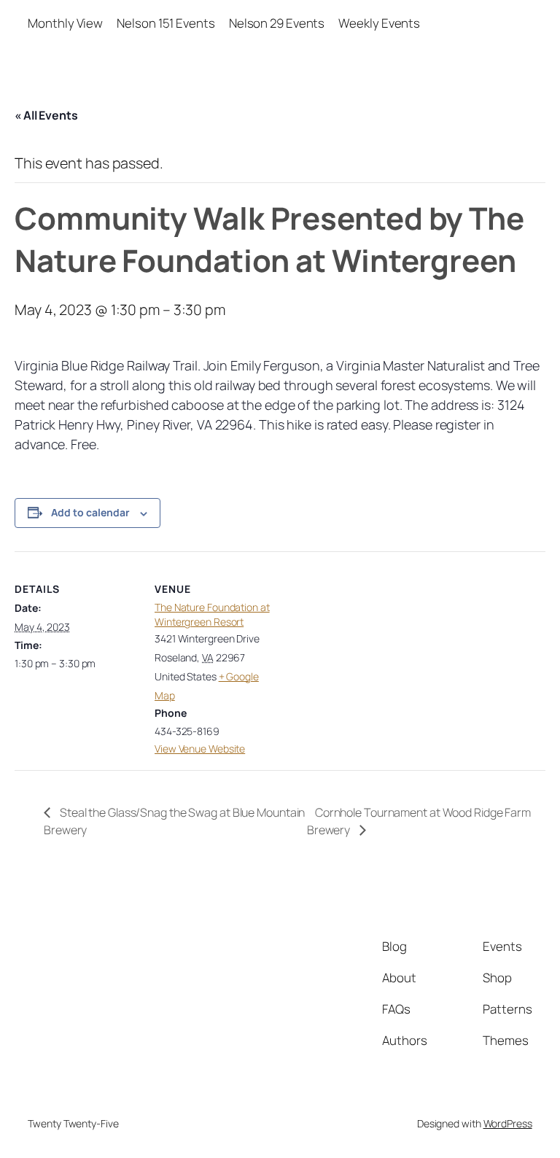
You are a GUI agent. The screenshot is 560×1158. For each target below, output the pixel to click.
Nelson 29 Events (276, 23)
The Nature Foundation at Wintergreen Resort (212, 614)
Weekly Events (379, 23)
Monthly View (65, 23)
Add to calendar (90, 512)
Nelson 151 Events (165, 23)
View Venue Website (200, 748)
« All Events (46, 115)
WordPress (507, 1123)
